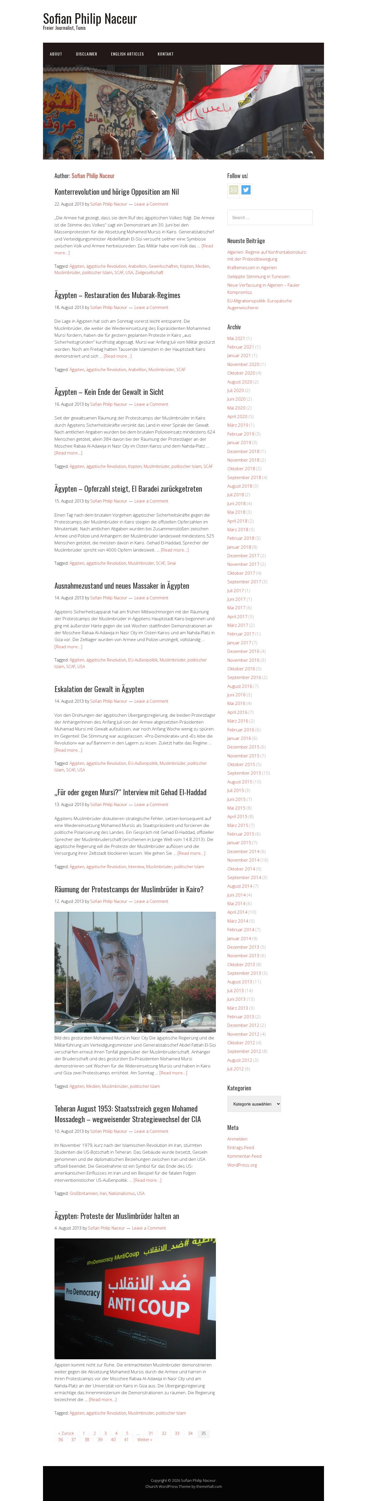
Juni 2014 (236, 895)
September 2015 (244, 773)
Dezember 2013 (243, 947)
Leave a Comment (151, 204)
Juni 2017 (236, 599)
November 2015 (243, 756)
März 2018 (237, 529)
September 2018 (244, 477)
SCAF (119, 272)
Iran (103, 1193)
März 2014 (237, 921)
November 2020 (243, 364)
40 (113, 1439)
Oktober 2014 (241, 869)
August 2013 (239, 981)
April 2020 (237, 416)
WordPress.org (242, 1165)
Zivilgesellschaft (149, 272)
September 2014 (244, 877)
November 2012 (243, 1034)
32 (164, 1433)
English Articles (127, 54)
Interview (136, 866)
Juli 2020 (235, 390)
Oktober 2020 (241, 373)
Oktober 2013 (241, 964)
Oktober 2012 (241, 1042)
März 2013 (237, 1008)
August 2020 (239, 382)
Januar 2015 (239, 842)
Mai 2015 (236, 808)
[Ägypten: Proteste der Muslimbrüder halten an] (135, 1357)
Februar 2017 (240, 634)
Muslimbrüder (67, 272)
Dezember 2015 (243, 747)
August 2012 (239, 1060)
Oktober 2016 (241, 668)
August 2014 (239, 886)
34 (190, 1433)
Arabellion (137, 266)
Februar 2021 (240, 347)
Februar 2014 (240, 929)
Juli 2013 (235, 990)
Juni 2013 (236, 999)
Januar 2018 (239, 547)
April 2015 (237, 816)
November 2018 (243, 460)
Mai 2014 (236, 903)
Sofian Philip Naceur (90, 17)
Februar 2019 (240, 434)
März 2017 (237, 625)
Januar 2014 (239, 938)
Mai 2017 (236, 607)
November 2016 (243, 660)
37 (73, 1439)
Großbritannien (84, 1193)
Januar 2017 (239, 642)
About (56, 54)
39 (100, 1439)
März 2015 (237, 825)
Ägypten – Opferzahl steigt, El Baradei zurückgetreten (128, 488)
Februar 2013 (240, 1016)
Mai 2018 (236, 512)
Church (151, 1486)
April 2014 (237, 912)
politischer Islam (97, 272)
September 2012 (244, 1051)
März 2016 (237, 721)
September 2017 (244, 581)
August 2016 (239, 686)
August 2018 (239, 486)
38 (87, 1439)
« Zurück (66, 1433)
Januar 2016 (239, 738)
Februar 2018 (240, 538)
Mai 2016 (236, 703)
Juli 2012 (235, 1068)
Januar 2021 (239, 355)
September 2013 (244, 973)
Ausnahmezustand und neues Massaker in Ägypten (121, 585)
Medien (202, 266)
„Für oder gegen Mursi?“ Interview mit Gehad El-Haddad (130, 791)
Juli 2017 (235, 590)
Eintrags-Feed (240, 1147)
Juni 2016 (236, 695)
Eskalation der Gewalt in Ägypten (99, 688)
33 (177, 1433)
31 (151, 1433)
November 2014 (243, 860)
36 (60, 1439)
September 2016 (244, 677)
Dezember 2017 (243, 555)
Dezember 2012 (243, 1025)
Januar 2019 (239, 442)
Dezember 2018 (243, 451)
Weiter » (144, 1439)
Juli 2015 (235, 790)
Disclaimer (86, 54)
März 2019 (237, 425)
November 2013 (243, 955)
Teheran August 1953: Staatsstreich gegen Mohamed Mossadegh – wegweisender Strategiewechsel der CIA (127, 1113)
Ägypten (77, 266)
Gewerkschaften (163, 266)
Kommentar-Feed (244, 1156)
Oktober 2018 (241, 468)
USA (129, 272)
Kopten (187, 266)
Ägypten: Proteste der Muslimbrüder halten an (116, 1215)
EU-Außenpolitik (143, 660)
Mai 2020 (236, 408)
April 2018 (237, 521)
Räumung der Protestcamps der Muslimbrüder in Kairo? (129, 889)
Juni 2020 (236, 399)
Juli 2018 (235, 494)
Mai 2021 (236, 338)
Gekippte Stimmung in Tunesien (258, 276)
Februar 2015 (240, 834)
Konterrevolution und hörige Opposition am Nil (116, 191)
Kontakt (166, 54)
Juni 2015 (236, 799)
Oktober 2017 (241, 573)
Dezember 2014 (243, 851)
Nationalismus (122, 1193)
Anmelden (237, 1139)
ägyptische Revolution (106, 266)
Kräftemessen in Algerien (252, 267)
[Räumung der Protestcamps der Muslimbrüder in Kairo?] (135, 1031)
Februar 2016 (240, 729)
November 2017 (243, 564)
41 (126, 1439)
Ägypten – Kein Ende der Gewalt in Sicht (109, 391)
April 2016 (237, 712)
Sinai (171, 563)
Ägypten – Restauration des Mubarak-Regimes (117, 294)
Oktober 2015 (241, 764)
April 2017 (237, 616)
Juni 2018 (236, 503)
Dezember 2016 (243, 651)
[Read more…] (118, 356)
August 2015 (239, 782)
